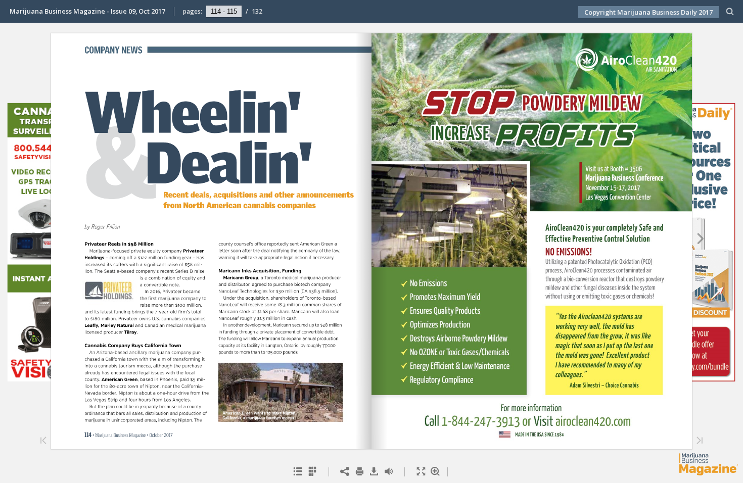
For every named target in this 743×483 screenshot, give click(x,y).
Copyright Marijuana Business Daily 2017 (648, 12)
